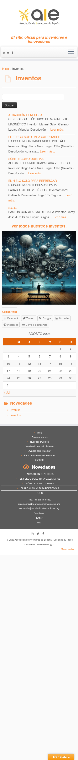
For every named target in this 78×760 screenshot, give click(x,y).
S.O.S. (12, 208)
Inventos (15, 415)
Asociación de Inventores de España (33, 539)
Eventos (15, 410)
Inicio (5, 69)
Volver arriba (67, 549)
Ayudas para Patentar (39, 450)
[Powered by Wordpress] (51, 544)
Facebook (39, 513)
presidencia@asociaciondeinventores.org (39, 503)
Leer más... (57, 129)
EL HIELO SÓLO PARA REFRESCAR (32, 181)
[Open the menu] (71, 52)
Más (39, 522)
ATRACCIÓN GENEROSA (25, 115)
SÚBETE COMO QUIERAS (25, 159)
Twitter (39, 517)
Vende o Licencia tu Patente (39, 446)
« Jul (7, 392)
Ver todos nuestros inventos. (39, 226)
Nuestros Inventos (39, 441)
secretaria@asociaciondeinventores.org (39, 508)
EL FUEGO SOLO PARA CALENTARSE (34, 137)
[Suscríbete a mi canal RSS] (5, 53)
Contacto (39, 459)
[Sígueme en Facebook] (13, 53)
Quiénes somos (40, 437)
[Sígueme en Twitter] (9, 53)
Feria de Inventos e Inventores (39, 455)
